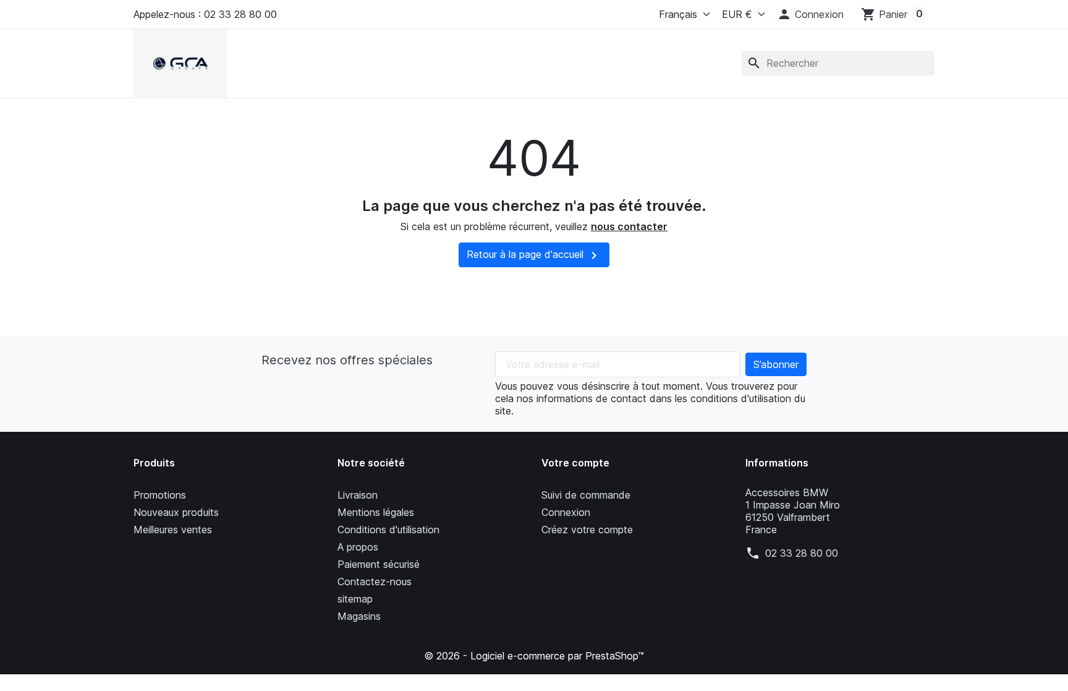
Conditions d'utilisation (388, 529)
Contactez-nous (374, 581)
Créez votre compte (587, 529)
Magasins (359, 616)
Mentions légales (375, 512)
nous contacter (629, 226)
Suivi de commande (585, 495)
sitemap (355, 599)
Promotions (160, 495)
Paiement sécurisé (378, 564)
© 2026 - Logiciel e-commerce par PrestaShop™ (534, 656)
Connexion (565, 512)
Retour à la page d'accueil (534, 255)
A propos (357, 547)
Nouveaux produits (176, 512)
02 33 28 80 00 (801, 553)
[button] (810, 14)
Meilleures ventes (173, 529)
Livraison (357, 495)
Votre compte (575, 463)
